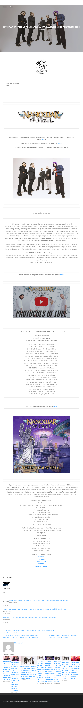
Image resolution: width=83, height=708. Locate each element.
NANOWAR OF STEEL (23, 630)
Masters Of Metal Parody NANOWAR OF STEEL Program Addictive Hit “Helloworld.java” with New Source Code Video (29, 672)
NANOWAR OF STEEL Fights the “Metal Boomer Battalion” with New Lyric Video (29, 617)
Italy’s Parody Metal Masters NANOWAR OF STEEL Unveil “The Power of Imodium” (41, 671)
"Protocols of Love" (9, 630)
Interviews (18, 701)
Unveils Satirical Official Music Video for (43, 630)
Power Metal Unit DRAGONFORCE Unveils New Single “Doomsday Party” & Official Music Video (35, 609)
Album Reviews (25, 701)
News (13, 701)
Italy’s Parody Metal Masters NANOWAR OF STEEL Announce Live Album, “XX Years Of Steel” (49, 672)
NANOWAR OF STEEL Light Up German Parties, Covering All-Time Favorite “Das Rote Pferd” (39, 600)
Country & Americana (42, 701)
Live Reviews (33, 701)
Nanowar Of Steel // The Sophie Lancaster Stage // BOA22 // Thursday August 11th (75, 670)
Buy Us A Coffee (7, 701)
